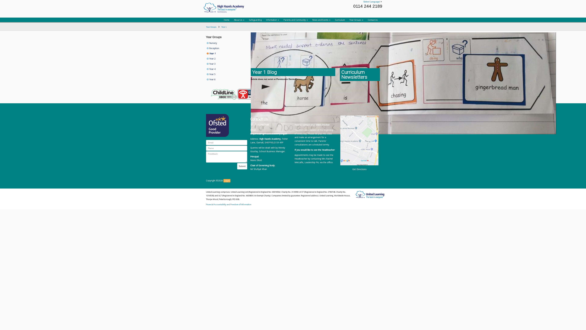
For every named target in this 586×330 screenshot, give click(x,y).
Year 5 (212, 74)
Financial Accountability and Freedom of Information (228, 204)
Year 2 (212, 58)
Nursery (213, 43)
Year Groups (355, 19)
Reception (214, 48)
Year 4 (212, 69)
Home (226, 19)
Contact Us (373, 19)
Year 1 (212, 53)
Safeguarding (255, 19)
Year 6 (212, 79)
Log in (227, 180)
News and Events (320, 19)
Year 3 (212, 63)
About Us (238, 19)
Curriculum (340, 19)
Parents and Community (295, 19)
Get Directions (359, 169)
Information (271, 19)
